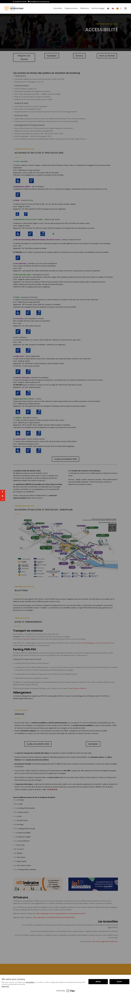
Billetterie (84, 8)
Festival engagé (97, 8)
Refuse (98, 982)
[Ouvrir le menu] (125, 8)
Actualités (58, 8)
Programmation (71, 8)
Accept (119, 982)
